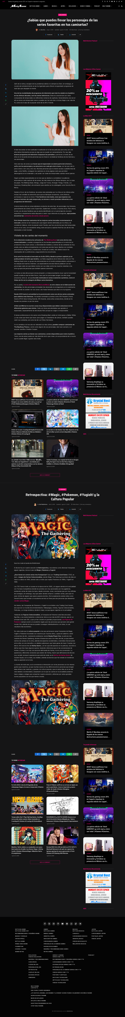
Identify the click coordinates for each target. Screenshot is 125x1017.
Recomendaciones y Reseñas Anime (27, 933)
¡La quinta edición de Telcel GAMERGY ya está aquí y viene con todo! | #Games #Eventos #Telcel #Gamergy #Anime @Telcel (27, 1)
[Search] (121, 6)
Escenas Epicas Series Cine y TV (64, 964)
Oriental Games (49, 936)
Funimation (19, 946)
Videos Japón (96, 938)
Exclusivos (72, 6)
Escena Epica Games (51, 946)
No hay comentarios (85, 29)
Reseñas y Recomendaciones (38, 959)
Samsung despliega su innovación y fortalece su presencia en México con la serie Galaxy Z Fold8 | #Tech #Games (97, 230)
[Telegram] (6, 96)
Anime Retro (19, 951)
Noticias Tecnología (60, 977)
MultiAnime (106, 6)
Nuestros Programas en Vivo (41, 1003)
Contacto (34, 987)
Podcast (97, 6)
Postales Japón (97, 936)
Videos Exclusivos (34, 956)
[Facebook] (6, 85)
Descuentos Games (50, 938)
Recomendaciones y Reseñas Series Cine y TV (68, 959)
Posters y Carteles (60, 974)
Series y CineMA (85, 6)
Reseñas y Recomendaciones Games (56, 949)
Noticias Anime (35, 6)
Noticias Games (49, 931)
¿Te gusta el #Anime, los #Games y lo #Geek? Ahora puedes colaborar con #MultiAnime (61, 993)
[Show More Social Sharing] (80, 34)
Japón (63, 6)
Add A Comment (45, 475)
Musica (54, 6)
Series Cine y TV (58, 956)
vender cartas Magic (21, 601)
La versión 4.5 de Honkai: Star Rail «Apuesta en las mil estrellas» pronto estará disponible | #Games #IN (62, 432)
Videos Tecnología (59, 982)
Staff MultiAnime (43, 504)
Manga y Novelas (21, 936)
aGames (89, 165)
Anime (88, 135)
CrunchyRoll (20, 938)
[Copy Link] (6, 104)
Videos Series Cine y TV (61, 972)
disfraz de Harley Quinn (61, 655)
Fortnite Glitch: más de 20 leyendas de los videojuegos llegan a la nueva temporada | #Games (27, 786)
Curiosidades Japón (99, 933)
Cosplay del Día (33, 972)
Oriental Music (78, 938)
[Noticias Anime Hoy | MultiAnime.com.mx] (18, 6)
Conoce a (76, 933)
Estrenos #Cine (58, 967)
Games (46, 6)
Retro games (48, 951)
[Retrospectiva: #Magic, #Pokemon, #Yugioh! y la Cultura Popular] (44, 558)
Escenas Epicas (33, 974)
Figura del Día (33, 964)
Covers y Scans (20, 949)
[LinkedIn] (6, 93)
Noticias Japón (97, 931)
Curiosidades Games (51, 941)
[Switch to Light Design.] (119, 6)
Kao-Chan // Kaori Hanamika (40, 990)
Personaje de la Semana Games (54, 943)
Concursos (32, 962)
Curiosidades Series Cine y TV (63, 962)
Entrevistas (32, 969)
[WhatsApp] (6, 100)
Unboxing (31, 977)
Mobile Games (48, 933)
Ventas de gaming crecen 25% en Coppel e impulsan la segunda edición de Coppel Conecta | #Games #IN (98, 170)
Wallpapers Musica (79, 943)
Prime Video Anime (21, 943)
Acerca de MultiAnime (38, 995)
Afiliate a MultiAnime (38, 1000)
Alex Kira (43, 29)
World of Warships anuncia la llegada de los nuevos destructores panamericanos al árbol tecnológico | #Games (98, 260)
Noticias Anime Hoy (22, 931)
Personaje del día (34, 967)
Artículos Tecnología (61, 980)
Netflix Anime (20, 941)
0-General (62, 489)
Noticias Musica (78, 931)
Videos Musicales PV (80, 941)
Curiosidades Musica (80, 936)
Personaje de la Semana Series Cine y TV (67, 969)
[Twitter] (6, 89)
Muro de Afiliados (37, 998)
